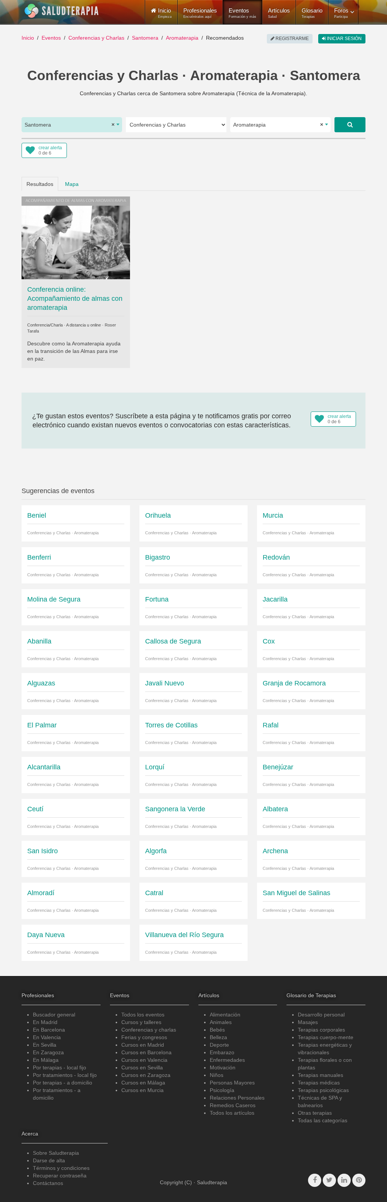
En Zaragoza (48, 1052)
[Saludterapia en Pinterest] (358, 1180)
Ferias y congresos (144, 1037)
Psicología (222, 1090)
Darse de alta (49, 1160)
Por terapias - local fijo (59, 1067)
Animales (221, 1022)
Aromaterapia (182, 38)
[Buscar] (349, 124)
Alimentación (225, 1015)
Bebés (217, 1030)
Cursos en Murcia (142, 1090)
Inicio (28, 38)
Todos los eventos (142, 1015)
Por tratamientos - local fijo (65, 1075)
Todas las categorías (322, 1120)
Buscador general (54, 1015)
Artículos (279, 13)
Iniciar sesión (344, 38)
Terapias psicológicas (323, 1090)
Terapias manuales (320, 1075)
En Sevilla (44, 1045)
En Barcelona (49, 1030)
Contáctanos (48, 1183)
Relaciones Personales (237, 1098)
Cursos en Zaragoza (145, 1075)
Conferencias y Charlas (96, 38)
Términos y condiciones (61, 1168)
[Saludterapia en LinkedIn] (344, 1180)
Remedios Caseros (232, 1105)
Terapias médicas (319, 1083)
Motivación (222, 1067)
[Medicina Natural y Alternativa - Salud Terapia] (62, 11)
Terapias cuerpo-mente (325, 1037)
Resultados (39, 184)
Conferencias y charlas (148, 1030)
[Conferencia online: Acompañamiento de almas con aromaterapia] (76, 237)
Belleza (218, 1037)
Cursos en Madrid (142, 1045)
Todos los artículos (232, 1113)
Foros (341, 13)
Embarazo (222, 1052)
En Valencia (47, 1037)
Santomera (145, 38)
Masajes (308, 1022)
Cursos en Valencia (144, 1060)
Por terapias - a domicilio (62, 1083)
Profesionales (200, 13)
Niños (216, 1075)
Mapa (72, 184)
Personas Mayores (232, 1083)
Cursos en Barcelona (146, 1052)
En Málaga (46, 1060)
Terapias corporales (321, 1030)
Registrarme (291, 38)
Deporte (219, 1045)
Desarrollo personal (321, 1015)
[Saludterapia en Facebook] (314, 1180)
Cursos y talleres (141, 1022)
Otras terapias (315, 1113)
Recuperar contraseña (60, 1176)
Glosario (312, 13)
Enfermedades (227, 1060)
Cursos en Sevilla (142, 1067)
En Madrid (45, 1022)
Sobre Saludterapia (56, 1153)
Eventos (242, 13)
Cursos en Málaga (143, 1083)
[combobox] (72, 124)
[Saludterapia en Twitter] (329, 1180)
